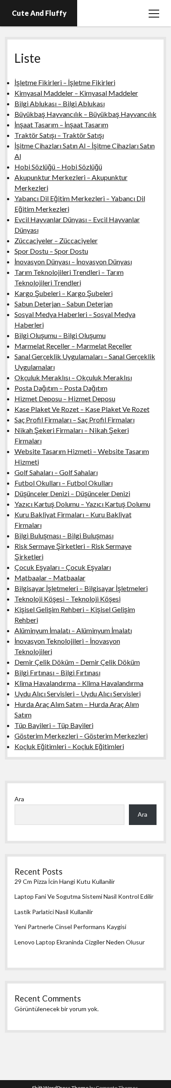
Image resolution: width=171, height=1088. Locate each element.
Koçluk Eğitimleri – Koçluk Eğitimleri (69, 746)
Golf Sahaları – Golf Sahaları (56, 472)
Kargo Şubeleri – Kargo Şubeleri (63, 293)
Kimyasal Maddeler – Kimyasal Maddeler (76, 93)
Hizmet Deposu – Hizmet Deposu (64, 398)
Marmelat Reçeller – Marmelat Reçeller (73, 346)
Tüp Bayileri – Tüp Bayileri (53, 725)
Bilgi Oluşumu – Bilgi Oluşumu (60, 335)
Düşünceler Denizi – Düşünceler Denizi (72, 493)
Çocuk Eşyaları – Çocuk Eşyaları (62, 567)
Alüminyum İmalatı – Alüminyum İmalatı (73, 630)
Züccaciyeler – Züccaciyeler (56, 240)
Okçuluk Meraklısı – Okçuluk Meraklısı (73, 377)
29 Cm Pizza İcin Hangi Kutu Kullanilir (64, 881)
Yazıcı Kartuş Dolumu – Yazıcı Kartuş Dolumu (82, 504)
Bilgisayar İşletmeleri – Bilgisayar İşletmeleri (81, 588)
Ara (19, 799)
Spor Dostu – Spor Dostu (51, 251)
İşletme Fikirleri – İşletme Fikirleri (64, 82)
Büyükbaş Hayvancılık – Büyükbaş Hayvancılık (85, 114)
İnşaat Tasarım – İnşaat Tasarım (61, 124)
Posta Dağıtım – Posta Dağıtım (60, 388)
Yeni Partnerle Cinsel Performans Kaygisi (70, 926)
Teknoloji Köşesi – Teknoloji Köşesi (67, 598)
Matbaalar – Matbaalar (50, 577)
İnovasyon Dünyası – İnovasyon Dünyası (73, 261)
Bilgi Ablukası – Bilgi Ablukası (59, 103)
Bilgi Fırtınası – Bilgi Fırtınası (57, 672)
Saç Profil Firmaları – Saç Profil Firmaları (74, 419)
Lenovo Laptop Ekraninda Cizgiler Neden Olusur (79, 942)
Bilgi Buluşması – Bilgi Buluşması (64, 535)
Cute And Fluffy (39, 13)
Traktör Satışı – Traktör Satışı (59, 135)
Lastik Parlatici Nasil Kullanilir (53, 911)
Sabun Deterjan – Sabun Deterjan (63, 303)
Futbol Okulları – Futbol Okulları (63, 483)
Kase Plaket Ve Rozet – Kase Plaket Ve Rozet (82, 409)
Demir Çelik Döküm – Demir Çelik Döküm (77, 662)
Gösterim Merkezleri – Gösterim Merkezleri (81, 735)
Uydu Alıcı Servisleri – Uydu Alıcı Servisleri (77, 693)
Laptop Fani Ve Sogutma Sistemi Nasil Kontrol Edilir (83, 896)
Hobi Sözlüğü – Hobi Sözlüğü (58, 166)
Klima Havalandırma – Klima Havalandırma (78, 683)
